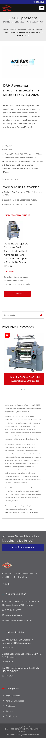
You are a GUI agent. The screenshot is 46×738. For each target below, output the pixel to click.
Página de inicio (12, 696)
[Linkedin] (9, 584)
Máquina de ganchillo (12, 512)
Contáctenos (11, 716)
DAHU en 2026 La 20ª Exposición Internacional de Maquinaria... (17, 641)
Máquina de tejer (27, 509)
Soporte (9, 711)
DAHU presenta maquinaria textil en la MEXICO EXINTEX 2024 (23, 34)
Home (5, 29)
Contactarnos (33, 512)
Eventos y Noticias (35, 29)
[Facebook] (3, 584)
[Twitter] (6, 584)
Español (40, 2)
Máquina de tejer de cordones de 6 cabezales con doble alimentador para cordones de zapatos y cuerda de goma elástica (16, 255)
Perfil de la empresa (18, 29)
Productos (10, 706)
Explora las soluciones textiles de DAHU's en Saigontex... (22, 655)
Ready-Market (33, 735)
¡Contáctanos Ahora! (23, 548)
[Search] (41, 315)
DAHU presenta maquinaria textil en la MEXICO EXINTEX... (20, 670)
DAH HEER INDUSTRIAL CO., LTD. (19, 729)
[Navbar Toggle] (41, 8)
